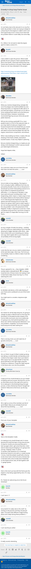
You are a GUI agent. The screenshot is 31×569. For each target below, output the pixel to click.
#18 (29, 506)
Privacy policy (20, 560)
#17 (29, 492)
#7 (29, 247)
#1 (29, 24)
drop (21, 12)
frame (25, 12)
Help (27, 560)
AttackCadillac (5, 12)
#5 (29, 180)
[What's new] (25, 2)
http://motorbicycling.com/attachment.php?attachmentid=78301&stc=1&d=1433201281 (14, 72)
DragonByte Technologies (12, 567)
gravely (3, 14)
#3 (29, 102)
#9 (29, 287)
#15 (29, 417)
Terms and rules (12, 560)
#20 (29, 538)
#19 (29, 525)
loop (7, 14)
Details (20, 567)
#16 (29, 430)
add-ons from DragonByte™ (20, 566)
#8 (29, 266)
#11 (29, 336)
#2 (29, 56)
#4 (29, 164)
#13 (29, 375)
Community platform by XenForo (15, 564)
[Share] (27, 24)
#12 (29, 351)
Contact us (4, 560)
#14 (29, 400)
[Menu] (2, 2)
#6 (29, 224)
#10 (29, 310)
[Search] (29, 2)
